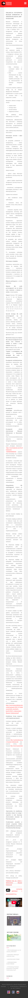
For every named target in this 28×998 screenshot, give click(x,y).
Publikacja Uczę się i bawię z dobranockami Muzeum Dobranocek (14, 882)
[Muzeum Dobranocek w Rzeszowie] (6, 6)
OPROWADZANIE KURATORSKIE (11, 963)
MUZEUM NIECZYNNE (13, 959)
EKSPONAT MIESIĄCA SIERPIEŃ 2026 (14, 922)
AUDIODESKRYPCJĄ (11, 894)
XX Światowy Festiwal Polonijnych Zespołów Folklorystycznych (12, 968)
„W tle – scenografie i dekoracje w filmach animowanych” (14, 936)
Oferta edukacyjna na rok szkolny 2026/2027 (13, 950)
